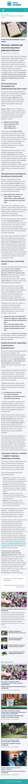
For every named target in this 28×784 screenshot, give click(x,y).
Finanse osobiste (11, 767)
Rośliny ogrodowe (18, 683)
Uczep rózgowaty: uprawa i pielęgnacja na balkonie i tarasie (17, 653)
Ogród (5, 681)
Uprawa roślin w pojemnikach (9, 713)
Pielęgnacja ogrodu (14, 681)
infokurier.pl (19, 781)
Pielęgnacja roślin (6, 683)
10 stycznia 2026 (6, 690)
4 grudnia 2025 (6, 774)
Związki (3, 41)
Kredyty (18, 767)
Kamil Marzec (15, 53)
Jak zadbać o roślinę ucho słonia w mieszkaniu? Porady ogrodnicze (13, 586)
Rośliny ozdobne (5, 741)
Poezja (3, 39)
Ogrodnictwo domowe (14, 710)
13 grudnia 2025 (6, 719)
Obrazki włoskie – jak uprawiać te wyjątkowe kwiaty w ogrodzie (13, 579)
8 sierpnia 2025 (6, 53)
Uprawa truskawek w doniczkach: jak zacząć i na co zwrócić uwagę (17, 633)
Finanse (3, 767)
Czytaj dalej (3, 627)
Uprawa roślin (5, 684)
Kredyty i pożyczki (6, 769)
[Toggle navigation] (3, 10)
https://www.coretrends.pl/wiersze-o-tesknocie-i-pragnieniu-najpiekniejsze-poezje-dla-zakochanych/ (13, 543)
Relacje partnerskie (12, 39)
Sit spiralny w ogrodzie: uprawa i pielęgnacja (16, 638)
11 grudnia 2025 (6, 747)
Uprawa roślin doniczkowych (18, 712)
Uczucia (22, 39)
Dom (2, 681)
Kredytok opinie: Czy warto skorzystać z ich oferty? (17, 645)
